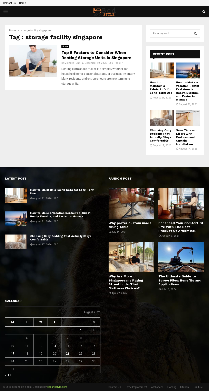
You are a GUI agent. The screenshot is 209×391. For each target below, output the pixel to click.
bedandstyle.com (57, 386)
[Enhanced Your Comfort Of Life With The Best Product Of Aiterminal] (181, 203)
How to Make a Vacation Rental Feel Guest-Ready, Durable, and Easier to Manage (187, 91)
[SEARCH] (195, 33)
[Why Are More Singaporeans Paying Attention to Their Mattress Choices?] (131, 257)
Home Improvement (136, 387)
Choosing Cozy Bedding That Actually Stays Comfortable (160, 135)
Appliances (157, 387)
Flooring (171, 387)
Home (22, 3)
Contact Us (9, 3)
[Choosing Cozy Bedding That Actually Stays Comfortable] (162, 118)
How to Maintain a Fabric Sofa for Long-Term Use (161, 87)
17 (12, 353)
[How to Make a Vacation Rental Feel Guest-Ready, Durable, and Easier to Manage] (188, 70)
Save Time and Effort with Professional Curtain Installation (186, 136)
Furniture (198, 387)
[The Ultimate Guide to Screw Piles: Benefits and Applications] (181, 257)
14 (67, 345)
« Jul (8, 375)
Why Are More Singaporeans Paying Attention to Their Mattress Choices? (126, 282)
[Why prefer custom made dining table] (131, 203)
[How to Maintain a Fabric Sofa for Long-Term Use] (162, 70)
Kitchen (184, 387)
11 (26, 345)
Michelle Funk (72, 62)
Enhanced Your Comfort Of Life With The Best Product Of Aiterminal (180, 227)
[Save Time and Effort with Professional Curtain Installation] (188, 118)
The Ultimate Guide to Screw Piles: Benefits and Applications (179, 280)
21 (67, 353)
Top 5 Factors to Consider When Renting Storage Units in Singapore (96, 55)
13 (54, 345)
